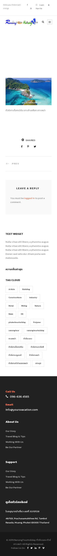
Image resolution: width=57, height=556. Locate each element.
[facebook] (27, 5)
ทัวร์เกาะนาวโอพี (37, 347)
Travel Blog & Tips (15, 436)
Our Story (11, 431)
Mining (24, 305)
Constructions (15, 297)
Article (12, 289)
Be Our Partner (14, 447)
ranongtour (14, 330)
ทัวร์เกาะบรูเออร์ (15, 355)
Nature (38, 305)
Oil (22, 314)
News (11, 314)
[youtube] (31, 8)
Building (26, 289)
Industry (33, 297)
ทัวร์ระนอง (27, 338)
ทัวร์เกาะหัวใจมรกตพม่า (18, 363)
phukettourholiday (17, 322)
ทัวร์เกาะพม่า (34, 355)
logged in (29, 198)
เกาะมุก (38, 363)
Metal (11, 305)
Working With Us (14, 442)
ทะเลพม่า (12, 338)
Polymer (37, 322)
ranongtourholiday (35, 330)
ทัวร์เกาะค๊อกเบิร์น (16, 347)
